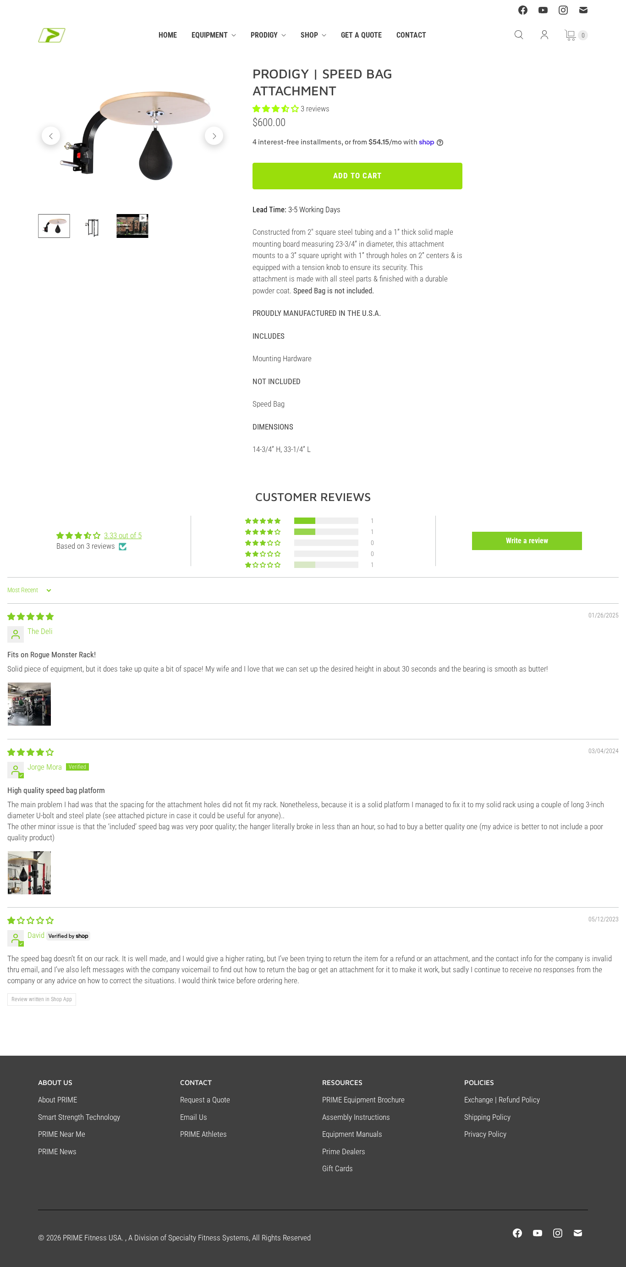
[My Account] (544, 35)
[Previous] (51, 136)
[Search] (519, 35)
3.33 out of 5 (123, 535)
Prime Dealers (343, 1151)
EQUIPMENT (210, 35)
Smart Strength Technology (79, 1117)
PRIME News (57, 1151)
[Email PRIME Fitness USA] (583, 10)
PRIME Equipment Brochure (363, 1099)
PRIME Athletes (203, 1134)
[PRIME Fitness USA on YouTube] (543, 10)
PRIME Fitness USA (92, 1237)
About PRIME (57, 1099)
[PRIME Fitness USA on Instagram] (563, 10)
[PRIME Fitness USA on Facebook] (523, 10)
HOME (168, 35)
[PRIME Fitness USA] (52, 35)
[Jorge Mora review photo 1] (29, 873)
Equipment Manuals (352, 1134)
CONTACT (411, 35)
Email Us (193, 1117)
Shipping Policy (487, 1117)
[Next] (214, 136)
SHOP (309, 35)
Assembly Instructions (356, 1117)
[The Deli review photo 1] (29, 704)
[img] (30, 616)
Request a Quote (205, 1099)
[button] (263, 521)
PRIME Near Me (61, 1134)
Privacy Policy (485, 1134)
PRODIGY (264, 35)
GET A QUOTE (361, 35)
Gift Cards (337, 1168)
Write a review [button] (527, 540)
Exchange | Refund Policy (502, 1099)
